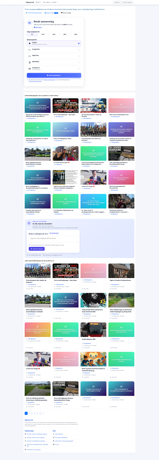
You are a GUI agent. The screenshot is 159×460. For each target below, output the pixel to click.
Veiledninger (29, 431)
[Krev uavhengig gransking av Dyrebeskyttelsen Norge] (121, 157)
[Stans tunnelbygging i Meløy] (66, 132)
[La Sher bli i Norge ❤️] (93, 180)
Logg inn (117, 2)
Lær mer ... (39, 27)
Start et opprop (127, 2)
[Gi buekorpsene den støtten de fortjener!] (93, 133)
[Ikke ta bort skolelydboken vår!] (121, 108)
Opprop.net (30, 2)
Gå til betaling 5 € (55, 75)
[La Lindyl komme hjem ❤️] (66, 156)
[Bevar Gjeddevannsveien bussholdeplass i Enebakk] (38, 157)
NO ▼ (39, 2)
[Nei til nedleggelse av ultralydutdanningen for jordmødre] (38, 181)
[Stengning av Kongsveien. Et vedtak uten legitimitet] (38, 133)
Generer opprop (38, 249)
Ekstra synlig (67, 13)
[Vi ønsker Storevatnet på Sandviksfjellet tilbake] (38, 205)
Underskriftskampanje (34, 13)
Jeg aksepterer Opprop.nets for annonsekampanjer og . (49, 80)
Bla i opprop (46, 2)
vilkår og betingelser (49, 80)
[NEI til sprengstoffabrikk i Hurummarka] (121, 181)
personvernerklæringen (35, 81)
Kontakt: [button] (54, 2)
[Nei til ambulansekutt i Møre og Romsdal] (93, 109)
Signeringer (51, 13)
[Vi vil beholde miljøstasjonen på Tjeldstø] (66, 205)
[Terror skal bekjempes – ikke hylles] (66, 108)
